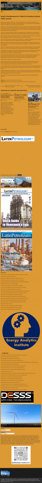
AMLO (2, 435)
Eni (38, 437)
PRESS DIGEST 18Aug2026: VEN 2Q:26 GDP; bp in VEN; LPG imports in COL (13, 296)
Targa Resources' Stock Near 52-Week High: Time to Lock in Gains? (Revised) (14, 389)
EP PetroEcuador (4, 439)
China (17, 435)
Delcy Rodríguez (23, 437)
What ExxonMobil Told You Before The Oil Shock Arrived (10, 358)
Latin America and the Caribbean (15, 80)
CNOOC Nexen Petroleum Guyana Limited (12, 437)
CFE (10, 435)
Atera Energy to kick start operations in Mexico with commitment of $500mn (14, 292)
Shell (5, 443)
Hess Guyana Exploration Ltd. (20, 440)
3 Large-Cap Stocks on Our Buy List (7, 371)
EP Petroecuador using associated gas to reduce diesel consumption (12, 280)
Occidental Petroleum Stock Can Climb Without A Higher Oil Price (12, 360)
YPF (29, 443)
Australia (11, 81)
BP (7, 435)
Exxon (28, 439)
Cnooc (2, 437)
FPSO (37, 439)
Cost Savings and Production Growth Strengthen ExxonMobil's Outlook (13, 369)
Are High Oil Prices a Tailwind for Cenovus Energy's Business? (11, 378)
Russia (38, 442)
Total (8, 443)
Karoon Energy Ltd (17, 81)
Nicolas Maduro (37, 440)
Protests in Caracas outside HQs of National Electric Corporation (12, 285)
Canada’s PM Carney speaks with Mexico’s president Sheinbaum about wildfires (14, 274)
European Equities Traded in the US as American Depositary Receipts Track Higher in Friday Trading (18, 373)
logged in (7, 131)
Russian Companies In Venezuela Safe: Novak (19, 97)
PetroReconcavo (33, 81)
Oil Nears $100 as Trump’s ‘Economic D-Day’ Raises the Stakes (11, 376)
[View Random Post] (38, 11)
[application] (5, 474)
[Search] (40, 11)
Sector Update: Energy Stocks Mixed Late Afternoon (9, 356)
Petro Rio (23, 81)
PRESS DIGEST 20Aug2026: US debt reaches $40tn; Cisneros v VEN (12, 278)
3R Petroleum (6, 81)
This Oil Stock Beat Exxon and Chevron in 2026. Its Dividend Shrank (12, 367)
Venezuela (25, 95)
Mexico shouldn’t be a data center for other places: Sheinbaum (11, 294)
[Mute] (8, 475)
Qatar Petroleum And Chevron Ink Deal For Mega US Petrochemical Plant (7, 96)
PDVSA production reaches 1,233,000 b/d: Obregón (9, 283)
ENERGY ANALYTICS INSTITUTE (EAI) (6, 99)
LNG (32, 440)
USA (10, 93)
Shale (2, 443)
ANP (5, 435)
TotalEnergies (12, 443)
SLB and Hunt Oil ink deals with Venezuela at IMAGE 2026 (10, 309)
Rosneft (35, 442)
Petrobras (27, 81)
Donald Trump (29, 437)
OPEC (7, 442)
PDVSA (10, 442)
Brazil (8, 80)
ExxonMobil (33, 439)
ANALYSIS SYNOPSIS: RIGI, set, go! (6, 303)
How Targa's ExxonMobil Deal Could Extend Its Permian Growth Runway (13, 365)
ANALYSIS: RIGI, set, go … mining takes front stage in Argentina (11, 305)
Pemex (14, 442)
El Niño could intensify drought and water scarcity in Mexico (11, 307)
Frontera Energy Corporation (6, 440)
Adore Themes (10, 481)
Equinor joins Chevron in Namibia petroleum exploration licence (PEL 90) (13, 301)
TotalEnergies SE (19, 443)
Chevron (13, 435)
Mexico (29, 104)
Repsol (31, 442)
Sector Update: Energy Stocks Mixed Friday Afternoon (10, 364)
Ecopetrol (34, 437)
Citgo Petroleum (25, 435)
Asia (5, 80)
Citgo (20, 435)
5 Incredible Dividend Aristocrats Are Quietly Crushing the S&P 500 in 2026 (13, 384)
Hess (13, 440)
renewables (27, 442)
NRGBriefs (3, 442)
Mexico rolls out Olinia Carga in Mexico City (8, 276)
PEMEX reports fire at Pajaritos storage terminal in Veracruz (11, 289)
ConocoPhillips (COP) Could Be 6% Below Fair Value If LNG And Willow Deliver (14, 375)
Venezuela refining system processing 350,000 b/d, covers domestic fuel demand (15, 281)
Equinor (9, 439)
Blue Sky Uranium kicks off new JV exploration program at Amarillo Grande (13, 300)
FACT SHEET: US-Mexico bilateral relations (33, 106)
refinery (22, 442)
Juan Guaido (28, 440)
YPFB (32, 443)
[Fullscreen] (9, 475)
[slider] (4, 475)
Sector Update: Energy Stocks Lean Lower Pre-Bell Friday (10, 382)
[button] (5, 474)
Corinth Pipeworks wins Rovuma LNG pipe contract (9, 387)
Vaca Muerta (25, 443)
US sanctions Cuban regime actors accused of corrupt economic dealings (13, 287)
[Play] (2, 475)
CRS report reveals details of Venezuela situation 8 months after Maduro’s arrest (14, 298)
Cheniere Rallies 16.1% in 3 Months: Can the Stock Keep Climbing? (12, 380)
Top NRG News (5, 353)
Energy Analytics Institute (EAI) (21, 4)
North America (6, 93)
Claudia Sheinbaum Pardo (33, 435)
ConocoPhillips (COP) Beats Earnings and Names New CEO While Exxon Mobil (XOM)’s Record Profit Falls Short (19, 362)
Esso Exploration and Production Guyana (19, 439)
